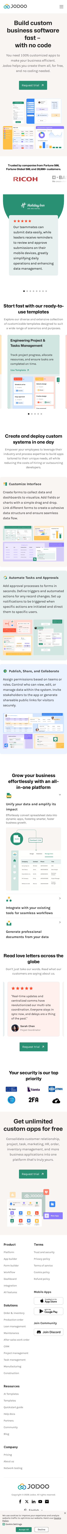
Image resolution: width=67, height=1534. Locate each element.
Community (11, 1427)
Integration (10, 1285)
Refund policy (42, 1278)
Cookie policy (42, 1272)
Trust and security (44, 1252)
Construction (11, 1373)
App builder (10, 1258)
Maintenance (11, 1333)
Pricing (8, 1454)
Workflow (9, 1272)
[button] (33, 802)
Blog (6, 1434)
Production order (13, 1319)
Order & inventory (14, 1313)
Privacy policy (42, 1258)
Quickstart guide (13, 1407)
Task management (14, 1359)
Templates (10, 1400)
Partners (9, 1420)
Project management (16, 1353)
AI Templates (11, 1393)
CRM (6, 1346)
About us (9, 1461)
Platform (9, 1252)
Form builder (11, 1265)
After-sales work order (16, 1339)
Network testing (13, 1468)
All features (10, 1292)
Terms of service (43, 1265)
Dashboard (10, 1278)
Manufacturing (12, 1366)
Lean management (15, 1326)
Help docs (9, 1414)
